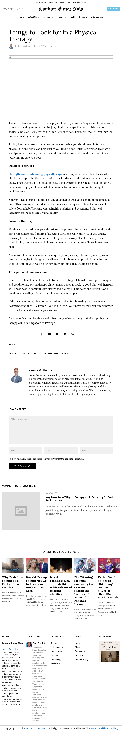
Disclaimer (65, 3)
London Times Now (10, 649)
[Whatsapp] (72, 334)
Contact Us (41, 3)
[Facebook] (42, 334)
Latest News (33, 17)
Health (72, 17)
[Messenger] (49, 334)
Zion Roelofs (39, 643)
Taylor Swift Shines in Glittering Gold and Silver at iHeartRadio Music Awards (108, 587)
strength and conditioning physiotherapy (38, 353)
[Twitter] (57, 334)
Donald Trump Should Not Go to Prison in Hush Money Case (36, 583)
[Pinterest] (65, 334)
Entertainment (97, 17)
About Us (53, 3)
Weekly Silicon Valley (104, 728)
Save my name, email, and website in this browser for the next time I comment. (48, 458)
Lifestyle (83, 17)
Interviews (55, 664)
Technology (48, 17)
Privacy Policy (79, 3)
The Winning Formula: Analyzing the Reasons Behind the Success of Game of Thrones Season (84, 590)
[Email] (80, 334)
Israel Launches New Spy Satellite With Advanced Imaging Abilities (61, 585)
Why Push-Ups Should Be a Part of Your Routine (12, 582)
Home (21, 17)
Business (61, 17)
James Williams (25, 46)
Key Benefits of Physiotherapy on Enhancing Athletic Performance (79, 499)
